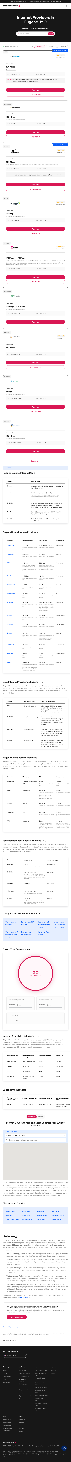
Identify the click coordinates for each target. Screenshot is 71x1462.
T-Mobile (10, 602)
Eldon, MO (26, 1211)
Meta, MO (9, 1215)
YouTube (21, 1428)
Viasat (9, 662)
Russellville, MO (42, 1215)
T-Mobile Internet (24, 1376)
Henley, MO (41, 1211)
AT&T (8, 563)
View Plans (35, 90)
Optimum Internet (24, 1399)
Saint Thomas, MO (12, 1220)
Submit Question (17, 1317)
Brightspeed (11, 593)
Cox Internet (23, 1384)
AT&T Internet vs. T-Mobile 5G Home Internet (12, 934)
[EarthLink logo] (15, 337)
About (5, 1370)
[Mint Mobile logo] (15, 296)
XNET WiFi (10, 653)
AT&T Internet (23, 1370)
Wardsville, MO (56, 1220)
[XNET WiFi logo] (15, 381)
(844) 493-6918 (36, 189)
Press (4, 1379)
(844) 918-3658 (36, 282)
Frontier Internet (24, 1387)
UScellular (10, 624)
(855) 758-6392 (36, 411)
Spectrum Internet (24, 1373)
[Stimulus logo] (15, 425)
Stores (40, 1117)
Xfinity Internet (23, 1393)
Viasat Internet (23, 1390)
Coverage (31, 1117)
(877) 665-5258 (36, 367)
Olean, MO (26, 1215)
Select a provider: (11, 1131)
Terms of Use (7, 1422)
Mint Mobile (10, 545)
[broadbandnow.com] (11, 6)
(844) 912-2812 (36, 233)
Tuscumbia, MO (27, 1220)
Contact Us (6, 1382)
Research (53, 1370)
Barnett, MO (10, 1211)
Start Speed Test (35, 973)
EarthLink (10, 576)
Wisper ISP (10, 644)
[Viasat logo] (15, 203)
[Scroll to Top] (64, 1448)
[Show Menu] (66, 6)
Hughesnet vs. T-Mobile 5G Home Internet (44, 924)
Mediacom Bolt (11, 585)
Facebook (22, 1419)
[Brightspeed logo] (15, 107)
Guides (52, 1373)
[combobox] (37, 1140)
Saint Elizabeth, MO (58, 1215)
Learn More (58, 1)
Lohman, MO (55, 1211)
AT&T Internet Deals (41, 1370)
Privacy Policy (7, 1419)
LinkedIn (21, 1422)
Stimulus (9, 615)
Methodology (23, 1298)
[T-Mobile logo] (15, 247)
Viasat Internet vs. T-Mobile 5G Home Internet (59, 924)
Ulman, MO (41, 1220)
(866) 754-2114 (36, 137)
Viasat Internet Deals (41, 1395)
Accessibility (7, 1425)
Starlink (9, 633)
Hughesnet (10, 554)
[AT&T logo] (15, 56)
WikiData (21, 1431)
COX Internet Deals (41, 1387)
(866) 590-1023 (36, 94)
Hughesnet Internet (25, 1396)
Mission (5, 1373)
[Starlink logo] (15, 151)
